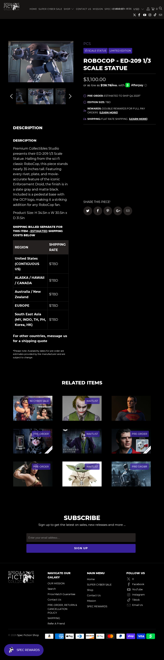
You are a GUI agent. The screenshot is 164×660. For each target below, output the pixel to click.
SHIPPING (54, 618)
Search (52, 588)
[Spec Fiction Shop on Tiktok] (155, 15)
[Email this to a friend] (127, 210)
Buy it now (138, 182)
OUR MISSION (56, 583)
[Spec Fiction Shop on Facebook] (139, 15)
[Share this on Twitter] (87, 210)
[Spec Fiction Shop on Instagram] (150, 15)
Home (33, 9)
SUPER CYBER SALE (50, 9)
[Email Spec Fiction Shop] (160, 15)
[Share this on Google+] (117, 210)
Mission (98, 9)
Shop (67, 9)
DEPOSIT (101, 151)
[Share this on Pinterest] (107, 210)
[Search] (160, 9)
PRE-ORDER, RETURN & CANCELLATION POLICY (62, 608)
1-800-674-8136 (123, 9)
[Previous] (12, 64)
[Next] (70, 64)
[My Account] (148, 9)
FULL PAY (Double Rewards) (120, 139)
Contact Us (83, 9)
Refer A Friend (56, 623)
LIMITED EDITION (120, 50)
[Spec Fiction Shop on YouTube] (144, 15)
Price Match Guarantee (61, 594)
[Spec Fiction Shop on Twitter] (134, 15)
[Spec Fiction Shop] (11, 6)
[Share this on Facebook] (97, 210)
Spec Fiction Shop (28, 635)
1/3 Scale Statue (95, 50)
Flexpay (141, 151)
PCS (87, 44)
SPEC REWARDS (97, 606)
